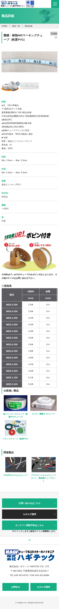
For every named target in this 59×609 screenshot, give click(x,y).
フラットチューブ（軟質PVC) (15, 439)
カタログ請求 (29, 514)
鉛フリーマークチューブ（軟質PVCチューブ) (15, 415)
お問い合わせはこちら (30, 503)
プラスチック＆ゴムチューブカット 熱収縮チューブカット (43, 478)
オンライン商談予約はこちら (29, 525)
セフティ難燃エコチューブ (43, 414)
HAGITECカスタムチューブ (15, 475)
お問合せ (15, 587)
